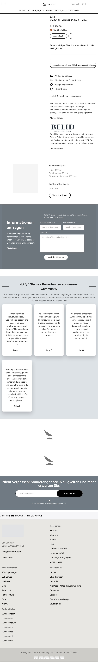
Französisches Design (60, 599)
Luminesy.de (7, 627)
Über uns (54, 535)
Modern (53, 572)
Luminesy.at (7, 631)
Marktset (6, 581)
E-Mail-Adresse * (69, 222)
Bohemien (54, 590)
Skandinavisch (56, 577)
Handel (53, 539)
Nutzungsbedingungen (54, 503)
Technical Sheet (59, 195)
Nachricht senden (56, 257)
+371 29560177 (10, 557)
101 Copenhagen (9, 572)
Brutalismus (55, 604)
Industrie (54, 581)
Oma (4, 586)
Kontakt (53, 530)
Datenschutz (56, 562)
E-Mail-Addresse (57, 53)
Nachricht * (44, 232)
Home (22, 10)
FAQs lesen (12, 248)
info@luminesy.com (25, 243)
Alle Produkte (36, 10)
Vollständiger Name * (48, 222)
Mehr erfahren (56, 118)
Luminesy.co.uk (9, 623)
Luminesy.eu (7, 618)
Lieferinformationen (59, 96)
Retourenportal (57, 553)
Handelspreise (76, 96)
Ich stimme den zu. (49, 503)
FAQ (52, 544)
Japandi (53, 595)
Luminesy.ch (7, 636)
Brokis (4, 599)
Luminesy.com (8, 614)
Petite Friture (8, 595)
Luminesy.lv (7, 640)
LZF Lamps (7, 577)
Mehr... (5, 604)
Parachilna (6, 590)
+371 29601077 (19, 240)
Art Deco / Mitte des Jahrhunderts (65, 586)
